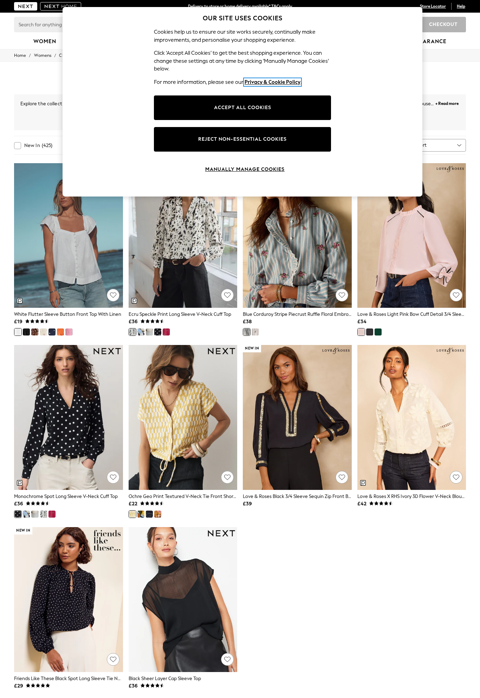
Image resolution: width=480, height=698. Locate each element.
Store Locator (433, 6)
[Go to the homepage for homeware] (61, 6)
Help (461, 6)
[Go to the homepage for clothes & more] (25, 6)
